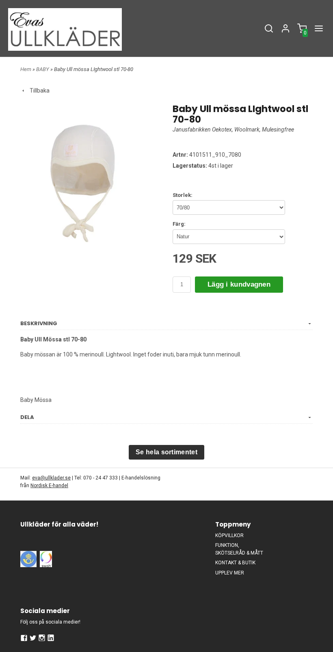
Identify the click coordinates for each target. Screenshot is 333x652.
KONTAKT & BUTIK (235, 563)
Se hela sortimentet (166, 452)
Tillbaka (38, 90)
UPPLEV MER (229, 573)
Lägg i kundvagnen (239, 284)
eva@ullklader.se (51, 478)
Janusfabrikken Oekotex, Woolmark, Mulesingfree (233, 129)
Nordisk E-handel (49, 485)
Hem (25, 69)
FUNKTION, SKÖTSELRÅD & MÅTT (239, 549)
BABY (43, 69)
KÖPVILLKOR (229, 535)
